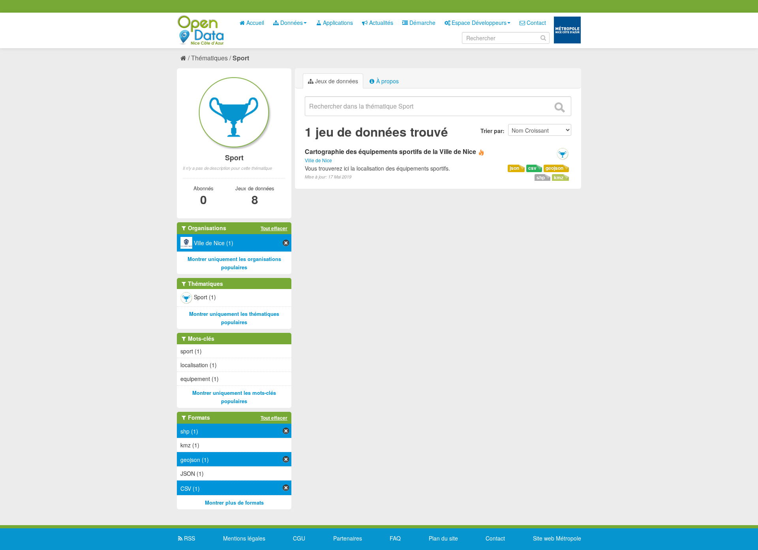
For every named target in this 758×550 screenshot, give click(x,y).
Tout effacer (274, 228)
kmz (558, 177)
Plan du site (443, 538)
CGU (299, 538)
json (514, 168)
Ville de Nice (318, 160)
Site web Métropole (557, 538)
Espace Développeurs (478, 22)
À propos (387, 81)
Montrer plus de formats (234, 502)
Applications (337, 22)
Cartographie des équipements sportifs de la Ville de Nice (390, 151)
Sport (241, 57)
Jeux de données (335, 81)
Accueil (254, 22)
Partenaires (347, 538)
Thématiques (209, 57)
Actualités (380, 22)
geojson (554, 168)
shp (541, 177)
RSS (188, 538)
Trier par (491, 131)
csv (532, 168)
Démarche (421, 22)
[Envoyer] (559, 107)
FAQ (395, 538)
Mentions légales (244, 538)
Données (291, 22)
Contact (535, 22)
